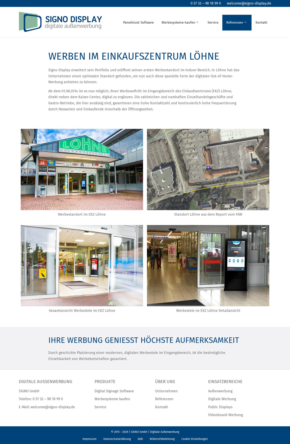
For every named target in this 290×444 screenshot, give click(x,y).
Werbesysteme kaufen (178, 22)
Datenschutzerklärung (117, 439)
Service (213, 22)
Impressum (89, 439)
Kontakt (261, 22)
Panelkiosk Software (138, 22)
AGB (140, 439)
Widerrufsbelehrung (162, 439)
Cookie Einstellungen (194, 439)
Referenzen (234, 22)
